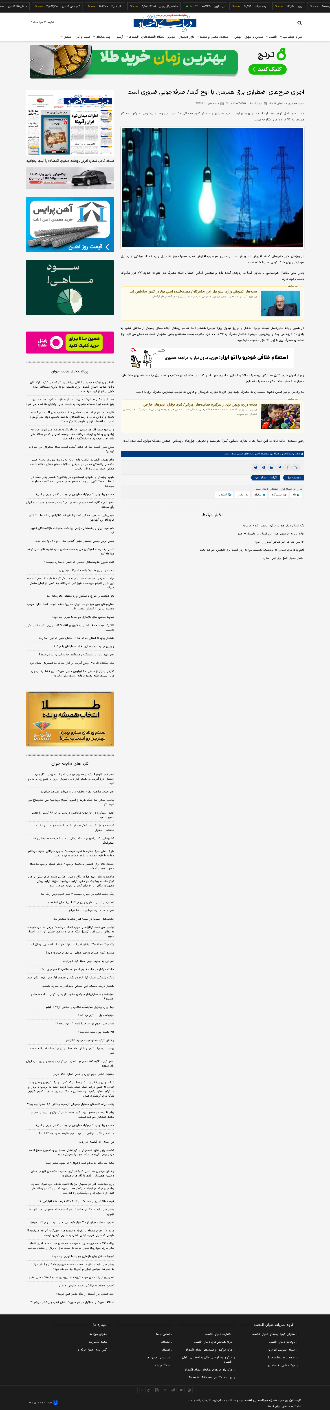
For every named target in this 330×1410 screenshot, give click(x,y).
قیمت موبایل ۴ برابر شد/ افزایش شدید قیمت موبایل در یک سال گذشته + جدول (73, 827)
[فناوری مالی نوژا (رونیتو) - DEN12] (70, 719)
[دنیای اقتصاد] (165, 23)
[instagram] (189, 1390)
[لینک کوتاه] (295, 467)
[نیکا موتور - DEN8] (70, 178)
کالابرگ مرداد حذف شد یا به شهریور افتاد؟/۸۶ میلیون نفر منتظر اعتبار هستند (70, 627)
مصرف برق (294, 477)
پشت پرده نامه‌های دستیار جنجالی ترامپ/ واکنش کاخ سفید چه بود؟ (70, 1104)
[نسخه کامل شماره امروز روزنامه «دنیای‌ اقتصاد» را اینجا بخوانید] (70, 123)
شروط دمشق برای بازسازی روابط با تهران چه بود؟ (83, 617)
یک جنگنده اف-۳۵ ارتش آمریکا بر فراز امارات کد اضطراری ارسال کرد (72, 663)
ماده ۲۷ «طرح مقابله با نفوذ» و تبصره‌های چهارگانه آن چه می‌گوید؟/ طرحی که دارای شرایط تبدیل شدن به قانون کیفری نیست (70, 1233)
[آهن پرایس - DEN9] (70, 224)
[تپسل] (133, 350)
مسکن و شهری (254, 37)
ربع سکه (312, 6)
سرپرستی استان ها (158, 1357)
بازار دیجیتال (186, 37)
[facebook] (287, 467)
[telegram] (263, 467)
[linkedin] (271, 467)
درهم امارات (232, 6)
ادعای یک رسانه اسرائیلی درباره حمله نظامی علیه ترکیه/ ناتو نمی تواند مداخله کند (70, 551)
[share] (157, 1390)
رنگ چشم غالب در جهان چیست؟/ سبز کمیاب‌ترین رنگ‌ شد (77, 894)
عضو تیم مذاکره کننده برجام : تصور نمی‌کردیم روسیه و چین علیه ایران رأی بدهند (70, 504)
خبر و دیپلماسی (292, 37)
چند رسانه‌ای (103, 37)
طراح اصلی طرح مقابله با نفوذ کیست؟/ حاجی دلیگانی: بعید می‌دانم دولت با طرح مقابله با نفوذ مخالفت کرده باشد (71, 853)
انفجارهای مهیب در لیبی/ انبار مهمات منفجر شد (83, 919)
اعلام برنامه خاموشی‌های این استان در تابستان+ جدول (269, 534)
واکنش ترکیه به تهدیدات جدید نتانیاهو (90, 1040)
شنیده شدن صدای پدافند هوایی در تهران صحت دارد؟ (80, 953)
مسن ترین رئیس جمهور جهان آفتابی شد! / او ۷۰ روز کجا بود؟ (74, 541)
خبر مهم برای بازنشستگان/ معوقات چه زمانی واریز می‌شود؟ (76, 655)
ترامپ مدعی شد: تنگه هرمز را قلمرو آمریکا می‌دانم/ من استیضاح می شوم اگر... (71, 802)
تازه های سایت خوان (69, 763)
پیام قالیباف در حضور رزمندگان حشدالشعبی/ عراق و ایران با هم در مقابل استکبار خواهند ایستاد (72, 1114)
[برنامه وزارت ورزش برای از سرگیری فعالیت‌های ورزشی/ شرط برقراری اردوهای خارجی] (280, 416)
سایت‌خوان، (286, 454)
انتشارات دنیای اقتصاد (218, 1334)
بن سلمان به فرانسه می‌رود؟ (96, 1142)
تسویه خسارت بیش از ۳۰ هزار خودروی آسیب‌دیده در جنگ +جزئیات (71, 1222)
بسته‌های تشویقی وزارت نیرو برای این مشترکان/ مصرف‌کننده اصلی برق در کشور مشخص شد (193, 291)
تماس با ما (163, 1334)
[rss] (165, 1390)
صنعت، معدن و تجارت (213, 37)
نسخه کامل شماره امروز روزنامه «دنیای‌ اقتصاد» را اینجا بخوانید (70, 161)
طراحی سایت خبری (43, 1402)
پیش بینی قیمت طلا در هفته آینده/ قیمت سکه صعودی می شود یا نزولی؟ (71, 449)
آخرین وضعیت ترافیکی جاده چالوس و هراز (86, 1285)
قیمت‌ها (133, 37)
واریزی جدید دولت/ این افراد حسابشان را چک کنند (82, 646)
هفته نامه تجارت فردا (281, 1357)
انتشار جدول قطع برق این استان (283, 558)
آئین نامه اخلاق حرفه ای (92, 1350)
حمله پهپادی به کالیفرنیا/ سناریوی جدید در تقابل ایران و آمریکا (74, 494)
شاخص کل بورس (139, 6)
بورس (237, 37)
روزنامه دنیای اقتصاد (282, 1342)
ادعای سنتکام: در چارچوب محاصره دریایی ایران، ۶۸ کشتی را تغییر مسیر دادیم (73, 815)
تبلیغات (165, 1342)
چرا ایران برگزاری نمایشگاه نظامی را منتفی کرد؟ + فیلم (80, 1007)
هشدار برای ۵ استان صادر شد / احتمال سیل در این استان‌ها (76, 638)
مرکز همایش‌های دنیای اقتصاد (213, 1342)
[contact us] (148, 1390)
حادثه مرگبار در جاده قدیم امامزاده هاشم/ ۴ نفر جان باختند (76, 969)
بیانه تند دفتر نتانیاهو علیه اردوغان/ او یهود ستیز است (80, 1163)
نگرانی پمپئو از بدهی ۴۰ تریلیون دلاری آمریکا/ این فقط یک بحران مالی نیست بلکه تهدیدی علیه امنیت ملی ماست (72, 673)
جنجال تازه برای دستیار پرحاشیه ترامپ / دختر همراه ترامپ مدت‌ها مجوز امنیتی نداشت (72, 866)
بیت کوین (190, 6)
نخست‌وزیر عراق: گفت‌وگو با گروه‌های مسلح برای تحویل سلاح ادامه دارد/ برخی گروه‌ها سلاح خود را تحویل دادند (71, 1152)
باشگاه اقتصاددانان (153, 37)
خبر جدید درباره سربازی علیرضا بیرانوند (90, 910)
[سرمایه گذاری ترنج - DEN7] (165, 62)
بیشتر (67, 37)
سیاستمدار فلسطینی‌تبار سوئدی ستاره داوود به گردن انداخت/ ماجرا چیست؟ (72, 996)
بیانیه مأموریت (97, 1342)
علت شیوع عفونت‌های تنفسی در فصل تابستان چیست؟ (79, 562)
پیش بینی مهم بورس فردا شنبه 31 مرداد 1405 (84, 1023)
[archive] (140, 1390)
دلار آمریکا (87, 6)
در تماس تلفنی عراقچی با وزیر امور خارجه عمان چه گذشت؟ (76, 1133)
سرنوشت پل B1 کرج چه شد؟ (96, 1015)
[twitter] (279, 467)
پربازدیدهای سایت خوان (69, 371)
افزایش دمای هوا (266, 477)
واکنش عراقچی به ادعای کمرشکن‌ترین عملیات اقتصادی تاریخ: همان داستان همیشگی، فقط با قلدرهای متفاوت (72, 1173)
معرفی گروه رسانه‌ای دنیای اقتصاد (273, 1334)
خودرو (171, 37)
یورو (271, 6)
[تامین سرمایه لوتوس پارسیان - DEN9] (70, 287)
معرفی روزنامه (98, 1334)
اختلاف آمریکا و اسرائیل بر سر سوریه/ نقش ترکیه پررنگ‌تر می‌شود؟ (72, 1302)
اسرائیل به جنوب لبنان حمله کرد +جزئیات (88, 961)
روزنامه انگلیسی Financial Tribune (210, 1377)
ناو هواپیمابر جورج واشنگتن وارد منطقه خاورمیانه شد (80, 596)
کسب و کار (82, 37)
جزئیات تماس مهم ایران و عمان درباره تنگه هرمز (83, 1074)
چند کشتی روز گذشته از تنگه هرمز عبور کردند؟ (85, 1294)
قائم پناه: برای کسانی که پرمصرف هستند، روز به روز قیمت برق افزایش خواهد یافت (252, 550)
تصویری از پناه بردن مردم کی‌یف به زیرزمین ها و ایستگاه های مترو (71, 1277)
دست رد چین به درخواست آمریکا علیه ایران (86, 570)
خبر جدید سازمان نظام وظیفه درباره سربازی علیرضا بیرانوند (77, 792)
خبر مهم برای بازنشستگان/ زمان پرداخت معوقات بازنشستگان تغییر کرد (72, 530)
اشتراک (166, 1350)
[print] (255, 467)
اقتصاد (272, 37)
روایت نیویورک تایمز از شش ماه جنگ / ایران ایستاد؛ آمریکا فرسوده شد (72, 1050)
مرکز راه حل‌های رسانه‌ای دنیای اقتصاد (208, 1370)
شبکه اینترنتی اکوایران (281, 1350)
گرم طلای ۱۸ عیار (42, 6)
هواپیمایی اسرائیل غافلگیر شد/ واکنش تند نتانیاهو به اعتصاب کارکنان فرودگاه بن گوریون (71, 517)
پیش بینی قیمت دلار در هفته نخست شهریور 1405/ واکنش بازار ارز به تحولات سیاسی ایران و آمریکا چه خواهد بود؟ (71, 1266)
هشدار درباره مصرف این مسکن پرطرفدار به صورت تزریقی (78, 986)
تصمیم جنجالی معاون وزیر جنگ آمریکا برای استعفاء (81, 902)
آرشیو (119, 37)
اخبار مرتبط (212, 515)
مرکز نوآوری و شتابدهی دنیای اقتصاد (209, 1350)
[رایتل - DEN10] (70, 343)
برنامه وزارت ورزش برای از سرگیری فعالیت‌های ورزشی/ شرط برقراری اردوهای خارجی (200, 404)
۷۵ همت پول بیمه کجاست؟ (96, 1032)
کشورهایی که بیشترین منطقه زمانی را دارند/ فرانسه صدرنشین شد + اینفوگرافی (71, 840)
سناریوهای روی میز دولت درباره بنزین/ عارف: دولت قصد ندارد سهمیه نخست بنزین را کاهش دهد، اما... (70, 606)
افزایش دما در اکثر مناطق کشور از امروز (279, 542)
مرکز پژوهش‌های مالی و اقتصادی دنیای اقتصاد (207, 1359)
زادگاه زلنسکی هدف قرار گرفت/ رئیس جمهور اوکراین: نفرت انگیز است (70, 978)
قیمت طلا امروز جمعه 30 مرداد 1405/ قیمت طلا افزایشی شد (76, 1201)
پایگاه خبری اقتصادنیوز (280, 1365)
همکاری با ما (162, 1365)
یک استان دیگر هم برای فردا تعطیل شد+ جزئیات (273, 526)
